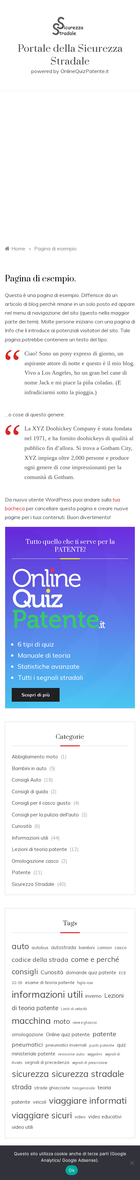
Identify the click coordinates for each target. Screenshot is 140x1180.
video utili (22, 1127)
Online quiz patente (68, 1034)
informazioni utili (47, 994)
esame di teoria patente (50, 982)
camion (104, 947)
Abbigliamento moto (35, 757)
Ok (72, 1170)
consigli (25, 971)
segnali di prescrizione (89, 1062)
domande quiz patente (91, 972)
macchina (31, 1020)
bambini (87, 947)
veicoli (39, 1102)
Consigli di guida (30, 791)
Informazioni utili (30, 838)
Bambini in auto (29, 768)
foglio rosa (85, 982)
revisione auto (71, 1054)
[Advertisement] (70, 165)
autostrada (63, 947)
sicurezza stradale (87, 1073)
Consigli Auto (26, 780)
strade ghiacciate (52, 1087)
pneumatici (27, 1044)
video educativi (104, 1116)
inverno (93, 996)
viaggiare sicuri (42, 1115)
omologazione (27, 1034)
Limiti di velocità (74, 1009)
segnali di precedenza (47, 1062)
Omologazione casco (35, 861)
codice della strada (40, 959)
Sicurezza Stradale (33, 884)
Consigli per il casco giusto (41, 803)
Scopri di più (35, 695)
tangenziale (84, 1087)
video (80, 1116)
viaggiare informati (88, 1100)
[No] (132, 1162)
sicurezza (30, 1073)
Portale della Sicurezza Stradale (70, 55)
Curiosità (22, 826)
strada (22, 1087)
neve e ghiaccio (85, 1022)
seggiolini (94, 1054)
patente (104, 1034)
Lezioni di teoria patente (39, 849)
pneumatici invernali (66, 1045)
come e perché (95, 959)
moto (61, 1021)
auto (20, 946)
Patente (21, 872)
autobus (40, 947)
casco (121, 947)
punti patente (101, 1045)
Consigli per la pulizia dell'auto (45, 815)
